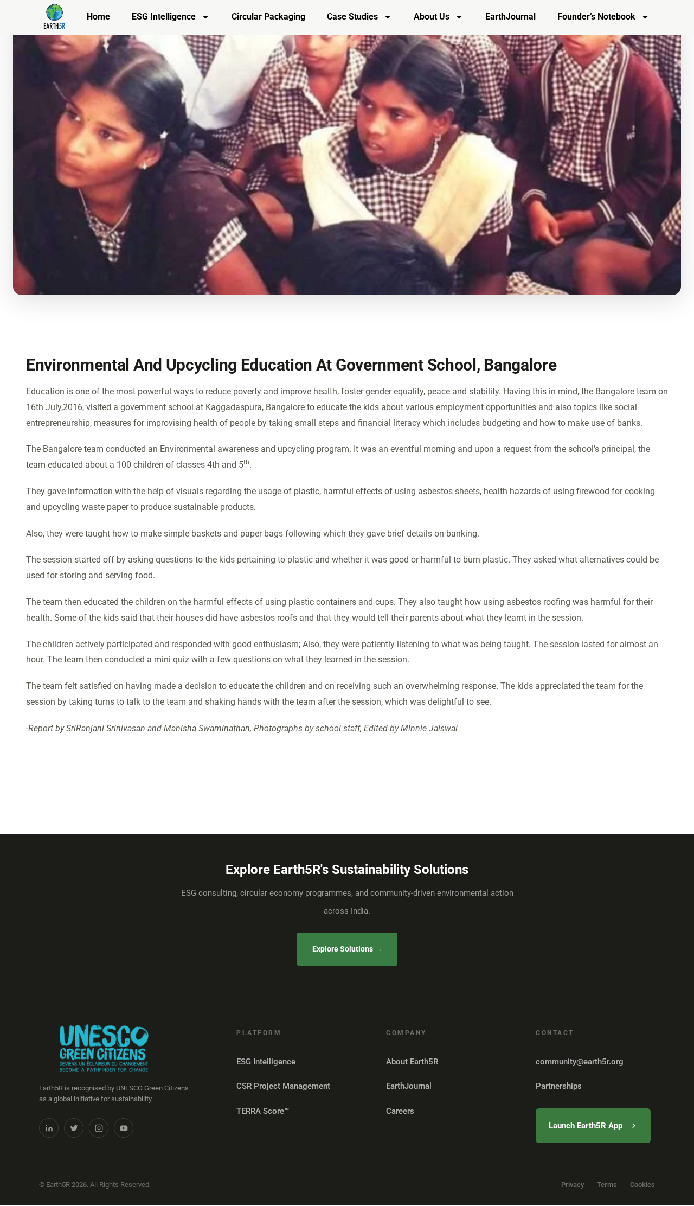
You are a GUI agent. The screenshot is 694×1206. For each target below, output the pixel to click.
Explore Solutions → (347, 949)
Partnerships (559, 1086)
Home (98, 16)
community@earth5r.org (580, 1062)
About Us (431, 16)
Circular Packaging (268, 16)
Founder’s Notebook (596, 16)
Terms (607, 1185)
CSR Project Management (283, 1086)
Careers (400, 1111)
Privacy (572, 1185)
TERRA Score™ (262, 1111)
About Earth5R (412, 1062)
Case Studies (352, 16)
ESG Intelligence (164, 16)
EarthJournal (510, 16)
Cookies (642, 1185)
